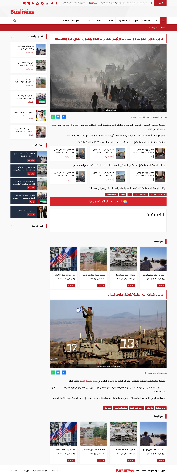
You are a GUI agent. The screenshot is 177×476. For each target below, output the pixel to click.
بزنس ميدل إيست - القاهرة (156, 117)
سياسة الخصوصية (40, 470)
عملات (98, 20)
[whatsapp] (53, 116)
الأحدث (87, 20)
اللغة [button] (67, 20)
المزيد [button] (76, 20)
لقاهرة (123, 194)
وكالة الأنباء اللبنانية (136, 408)
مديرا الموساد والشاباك (157, 194)
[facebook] (64, 116)
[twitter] (58, 116)
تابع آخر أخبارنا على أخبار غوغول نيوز (106, 201)
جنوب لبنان (149, 408)
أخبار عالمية (153, 27)
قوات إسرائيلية (160, 408)
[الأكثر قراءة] (11, 226)
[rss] (32, 3)
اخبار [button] (137, 20)
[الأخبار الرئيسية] (11, 36)
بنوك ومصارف (124, 20)
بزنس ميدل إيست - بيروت (156, 373)
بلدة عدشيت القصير (88, 381)
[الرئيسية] (156, 21)
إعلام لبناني (107, 408)
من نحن (26, 470)
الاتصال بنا (14, 470)
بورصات (110, 20)
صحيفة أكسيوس (111, 194)
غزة (130, 194)
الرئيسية (164, 27)
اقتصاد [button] (147, 20)
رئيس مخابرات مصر (140, 194)
